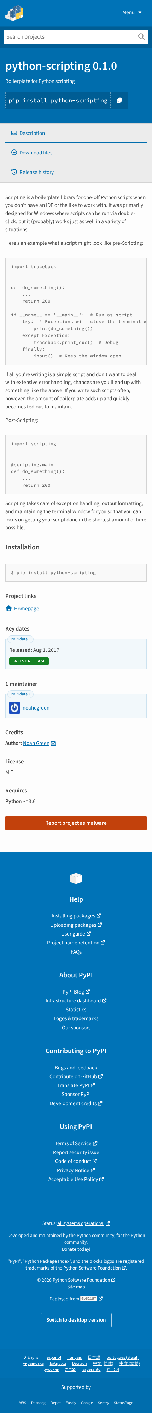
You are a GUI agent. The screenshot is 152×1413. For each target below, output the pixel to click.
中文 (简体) (103, 1364)
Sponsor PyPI (76, 1094)
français (74, 1358)
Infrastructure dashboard (73, 1001)
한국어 (113, 1370)
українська (33, 1364)
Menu (128, 12)
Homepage (26, 608)
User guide (73, 934)
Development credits (73, 1103)
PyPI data (19, 639)
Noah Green (36, 743)
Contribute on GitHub (73, 1076)
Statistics (76, 1009)
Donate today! (76, 1249)
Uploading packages (73, 925)
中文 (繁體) (129, 1364)
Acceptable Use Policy (73, 1179)
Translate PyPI (73, 1085)
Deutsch (79, 1364)
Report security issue (76, 1152)
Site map (76, 1286)
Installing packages (73, 916)
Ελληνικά (58, 1364)
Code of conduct (73, 1161)
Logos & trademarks (76, 1018)
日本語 (94, 1358)
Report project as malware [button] (76, 823)
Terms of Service (73, 1143)
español (54, 1358)
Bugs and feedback (76, 1068)
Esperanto (91, 1370)
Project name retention (73, 942)
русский (51, 1370)
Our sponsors (76, 1028)
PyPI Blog (73, 992)
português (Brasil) (122, 1358)
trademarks (37, 1268)
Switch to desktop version (76, 1320)
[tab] (76, 133)
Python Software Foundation (92, 1268)
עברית (70, 1370)
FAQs (76, 952)
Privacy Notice (73, 1170)
